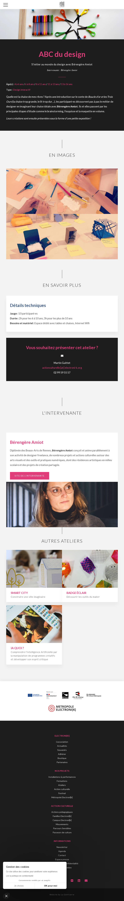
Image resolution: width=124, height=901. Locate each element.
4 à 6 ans (19, 84)
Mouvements (62, 824)
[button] (6, 895)
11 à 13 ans (53, 84)
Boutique (62, 758)
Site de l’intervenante (29, 476)
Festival (62, 793)
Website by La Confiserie (62, 895)
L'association (62, 741)
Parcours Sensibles (62, 828)
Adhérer (62, 754)
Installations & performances (62, 777)
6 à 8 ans (29, 84)
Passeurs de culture (62, 832)
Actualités (62, 746)
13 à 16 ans (66, 84)
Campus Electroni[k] (62, 820)
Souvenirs (62, 750)
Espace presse (62, 859)
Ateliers (62, 785)
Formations (62, 781)
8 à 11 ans (41, 84)
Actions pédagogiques (62, 812)
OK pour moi (50, 886)
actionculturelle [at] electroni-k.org (62, 367)
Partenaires (62, 762)
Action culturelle (62, 789)
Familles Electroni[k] (62, 816)
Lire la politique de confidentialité (19, 876)
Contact (62, 855)
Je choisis (19, 886)
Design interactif (21, 89)
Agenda (62, 851)
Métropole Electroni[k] (62, 797)
